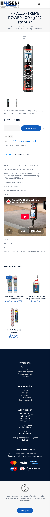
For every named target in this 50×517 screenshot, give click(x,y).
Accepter (25, 510)
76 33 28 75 (26, 421)
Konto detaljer (25, 397)
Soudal (32, 26)
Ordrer (25, 393)
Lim (28, 141)
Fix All (15, 141)
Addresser (25, 395)
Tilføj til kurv (31, 128)
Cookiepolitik (25, 376)
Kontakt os (25, 367)
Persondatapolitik (25, 374)
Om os (25, 369)
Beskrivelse (8, 154)
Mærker (22, 26)
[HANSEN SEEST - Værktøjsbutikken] (9, 4)
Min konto (25, 390)
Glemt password (25, 400)
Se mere (25, 505)
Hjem (13, 26)
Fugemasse (21, 141)
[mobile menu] (47, 4)
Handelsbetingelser (25, 372)
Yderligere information (23, 154)
